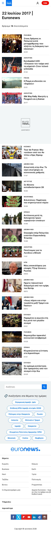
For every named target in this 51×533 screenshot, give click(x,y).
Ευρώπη (5, 464)
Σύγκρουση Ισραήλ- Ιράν (25, 402)
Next (4, 474)
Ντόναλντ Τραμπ (32, 420)
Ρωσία (40, 414)
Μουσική (11, 438)
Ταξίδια (5, 479)
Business (5, 469)
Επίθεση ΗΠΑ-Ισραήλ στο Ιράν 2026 (25, 408)
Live (45, 3)
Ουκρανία (32, 426)
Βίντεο (4, 485)
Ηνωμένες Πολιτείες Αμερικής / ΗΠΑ (26, 432)
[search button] (44, 386)
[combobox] (25, 386)
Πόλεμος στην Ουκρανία (19, 414)
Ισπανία (14, 420)
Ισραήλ (18, 426)
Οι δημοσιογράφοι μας (11, 490)
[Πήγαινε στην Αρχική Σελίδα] (9, 3)
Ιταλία (25, 438)
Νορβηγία (39, 438)
